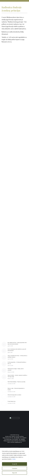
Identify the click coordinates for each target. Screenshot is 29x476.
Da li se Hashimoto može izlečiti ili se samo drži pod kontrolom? (17, 350)
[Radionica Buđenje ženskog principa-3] (14, 82)
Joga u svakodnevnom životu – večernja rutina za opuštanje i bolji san (17, 356)
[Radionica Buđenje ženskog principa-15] (14, 273)
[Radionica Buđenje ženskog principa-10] (14, 204)
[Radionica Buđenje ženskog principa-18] (14, 317)
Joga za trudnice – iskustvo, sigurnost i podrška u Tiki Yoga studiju (17, 376)
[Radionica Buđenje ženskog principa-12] (14, 231)
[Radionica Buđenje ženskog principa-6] (14, 139)
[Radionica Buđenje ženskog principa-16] (14, 287)
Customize (14, 468)
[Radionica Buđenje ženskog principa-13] (14, 245)
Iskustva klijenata (22, 440)
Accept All (14, 464)
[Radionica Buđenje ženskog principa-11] (14, 218)
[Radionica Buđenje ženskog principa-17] (14, 302)
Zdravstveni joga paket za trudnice (14, 394)
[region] (14, 462)
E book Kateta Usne (11, 401)
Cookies (14, 459)
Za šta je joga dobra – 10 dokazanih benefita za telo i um (17, 363)
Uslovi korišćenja (14, 440)
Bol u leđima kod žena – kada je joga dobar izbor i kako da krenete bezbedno (17, 343)
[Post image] (4, 344)
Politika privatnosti (7, 440)
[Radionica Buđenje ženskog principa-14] (14, 259)
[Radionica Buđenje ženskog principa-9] (14, 189)
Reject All (14, 472)
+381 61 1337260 (10, 442)
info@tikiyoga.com (18, 442)
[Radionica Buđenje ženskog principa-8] (14, 175)
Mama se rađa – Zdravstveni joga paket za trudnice (16, 389)
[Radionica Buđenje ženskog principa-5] (14, 113)
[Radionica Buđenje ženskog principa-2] (14, 67)
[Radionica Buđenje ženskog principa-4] (14, 96)
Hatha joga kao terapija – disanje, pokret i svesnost (16, 369)
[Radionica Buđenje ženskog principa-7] (14, 162)
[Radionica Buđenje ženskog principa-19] (14, 331)
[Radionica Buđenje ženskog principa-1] (14, 52)
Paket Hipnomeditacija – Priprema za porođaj (16, 381)
